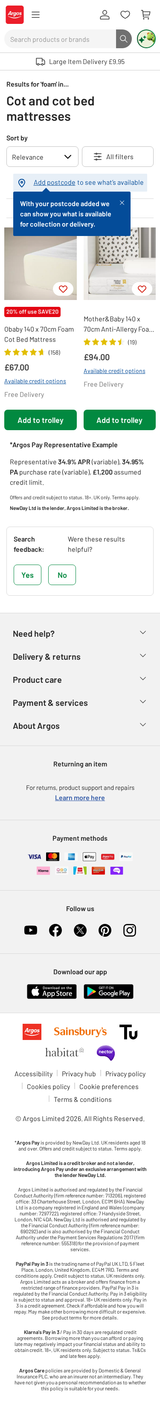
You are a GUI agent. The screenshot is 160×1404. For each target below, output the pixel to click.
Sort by (17, 138)
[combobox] (60, 38)
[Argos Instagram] (129, 930)
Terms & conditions (83, 1099)
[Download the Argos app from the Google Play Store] (109, 991)
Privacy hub (79, 1073)
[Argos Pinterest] (105, 930)
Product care (37, 679)
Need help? (34, 633)
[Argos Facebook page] (55, 930)
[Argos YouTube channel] (30, 930)
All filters (120, 156)
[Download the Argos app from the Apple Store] (52, 991)
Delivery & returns (47, 656)
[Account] (104, 15)
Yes (27, 575)
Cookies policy (48, 1086)
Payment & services (50, 702)
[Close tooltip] (122, 202)
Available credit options (35, 380)
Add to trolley (40, 420)
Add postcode (55, 182)
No (62, 575)
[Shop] (35, 15)
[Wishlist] (125, 15)
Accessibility (33, 1073)
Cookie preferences (109, 1086)
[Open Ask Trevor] (146, 38)
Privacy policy (125, 1073)
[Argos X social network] (80, 930)
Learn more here (80, 797)
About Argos (36, 725)
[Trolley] (145, 15)
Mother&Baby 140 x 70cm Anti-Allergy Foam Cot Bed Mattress (119, 324)
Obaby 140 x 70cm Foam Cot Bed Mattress (39, 334)
